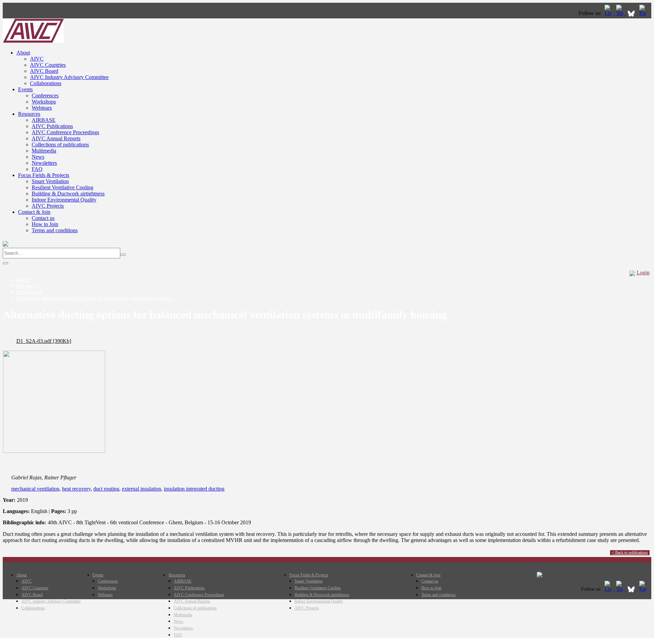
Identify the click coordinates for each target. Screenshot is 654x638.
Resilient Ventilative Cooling (62, 187)
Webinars (42, 108)
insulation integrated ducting (194, 489)
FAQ (37, 169)
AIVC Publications (52, 126)
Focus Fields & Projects (43, 175)
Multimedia (44, 151)
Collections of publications (60, 144)
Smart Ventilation (50, 181)
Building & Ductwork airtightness (68, 193)
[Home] (33, 41)
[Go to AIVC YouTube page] (620, 13)
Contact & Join (34, 212)
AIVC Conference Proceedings (65, 132)
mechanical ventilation (35, 489)
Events (25, 89)
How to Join (45, 224)
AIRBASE (44, 120)
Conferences (45, 95)
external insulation (141, 489)
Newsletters (44, 163)
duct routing (106, 489)
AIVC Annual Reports (56, 138)
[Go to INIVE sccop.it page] (644, 13)
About (23, 52)
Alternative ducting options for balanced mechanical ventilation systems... (95, 298)
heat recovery (76, 489)
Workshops (44, 102)
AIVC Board (44, 71)
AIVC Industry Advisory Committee (69, 77)
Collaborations (45, 83)
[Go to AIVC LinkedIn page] (608, 13)
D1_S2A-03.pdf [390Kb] (43, 341)
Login (643, 272)
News (38, 157)
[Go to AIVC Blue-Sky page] (632, 13)
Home (23, 280)
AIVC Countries (48, 65)
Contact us (43, 218)
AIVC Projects (48, 206)
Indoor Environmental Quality (64, 200)
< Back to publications (630, 552)
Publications (29, 292)
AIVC (37, 59)
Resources (29, 114)
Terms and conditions (55, 230)
